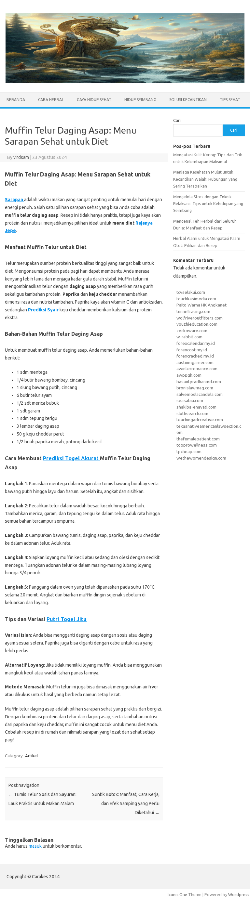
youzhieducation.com (196, 324)
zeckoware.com (191, 330)
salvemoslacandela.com (199, 394)
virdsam (21, 157)
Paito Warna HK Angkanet (201, 304)
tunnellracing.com (193, 311)
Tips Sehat (230, 100)
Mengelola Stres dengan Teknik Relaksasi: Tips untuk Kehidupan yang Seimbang (208, 203)
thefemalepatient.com (198, 438)
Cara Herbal (51, 100)
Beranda (16, 100)
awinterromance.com (196, 368)
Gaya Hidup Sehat (94, 100)
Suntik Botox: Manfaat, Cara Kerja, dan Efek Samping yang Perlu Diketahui (126, 803)
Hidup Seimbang (140, 100)
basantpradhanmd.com (198, 381)
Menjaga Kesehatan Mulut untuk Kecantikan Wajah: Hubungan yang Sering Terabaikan (205, 179)
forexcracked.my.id (195, 356)
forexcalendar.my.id (195, 343)
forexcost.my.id (191, 349)
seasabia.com (189, 400)
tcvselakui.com (190, 292)
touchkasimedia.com (196, 298)
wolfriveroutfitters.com (199, 317)
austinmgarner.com (195, 362)
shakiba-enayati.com (196, 407)
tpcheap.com (188, 451)
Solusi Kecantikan (188, 100)
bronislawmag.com (194, 387)
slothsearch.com (192, 413)
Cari (177, 120)
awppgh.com (188, 375)
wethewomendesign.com (201, 458)
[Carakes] (125, 81)
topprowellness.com (196, 445)
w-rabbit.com (189, 336)
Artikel (31, 755)
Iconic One (177, 894)
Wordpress (238, 894)
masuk (35, 846)
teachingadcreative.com (199, 419)
